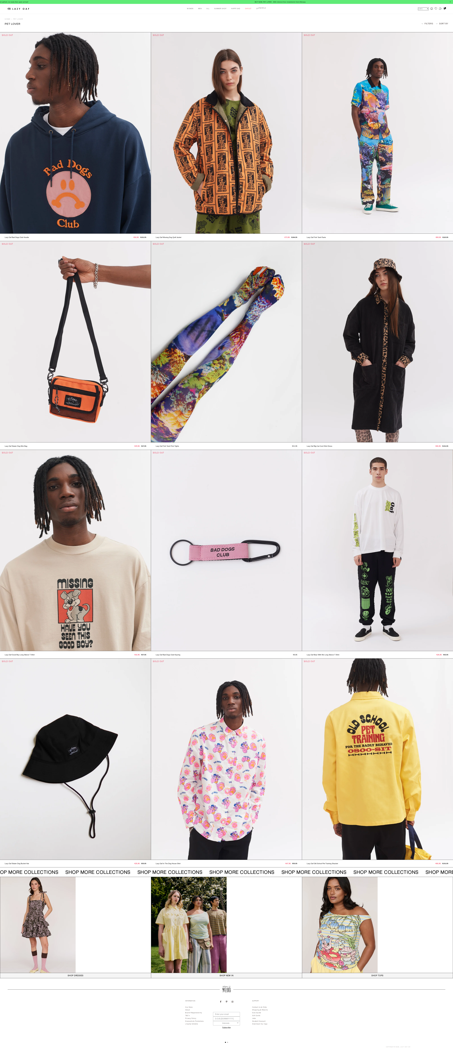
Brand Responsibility (193, 1013)
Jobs (254, 1018)
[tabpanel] (226, 1018)
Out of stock (75, 231)
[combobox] (226, 1023)
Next (150, 133)
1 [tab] (225, 1042)
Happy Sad (235, 8)
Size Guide (256, 1013)
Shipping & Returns (260, 1010)
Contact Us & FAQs (259, 1007)
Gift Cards (256, 1015)
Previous (1, 133)
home (7, 19)
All (208, 8)
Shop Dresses (76, 976)
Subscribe (226, 1028)
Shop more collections (96, 872)
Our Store (189, 1007)
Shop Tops (377, 976)
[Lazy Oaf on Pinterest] (226, 1002)
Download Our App (259, 1024)
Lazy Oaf (403, 1047)
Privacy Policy (190, 1018)
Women (190, 8)
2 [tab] (227, 1042)
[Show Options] (238, 1023)
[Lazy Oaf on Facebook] (220, 1002)
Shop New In (227, 976)
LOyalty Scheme (191, 1024)
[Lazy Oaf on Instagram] (232, 1002)
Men (200, 8)
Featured (441, 28)
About (187, 1010)
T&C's (187, 1015)
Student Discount (259, 1021)
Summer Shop (220, 8)
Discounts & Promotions (194, 1021)
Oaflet (248, 8)
